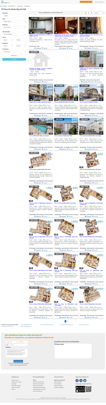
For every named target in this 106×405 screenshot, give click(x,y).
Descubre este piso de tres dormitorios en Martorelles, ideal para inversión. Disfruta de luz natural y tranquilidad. (40, 176)
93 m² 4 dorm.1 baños (41, 109)
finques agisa (60, 344)
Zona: (3, 19)
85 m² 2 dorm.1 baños (41, 244)
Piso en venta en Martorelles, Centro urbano (40, 270)
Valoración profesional (38, 385)
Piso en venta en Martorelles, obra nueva (40, 169)
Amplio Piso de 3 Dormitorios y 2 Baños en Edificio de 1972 (40, 35)
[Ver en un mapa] (88, 13)
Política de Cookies (15, 387)
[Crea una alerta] (91, 13)
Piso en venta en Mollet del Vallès (89, 102)
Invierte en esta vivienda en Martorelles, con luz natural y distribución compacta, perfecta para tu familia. (40, 243)
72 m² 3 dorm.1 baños (41, 143)
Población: (5, 24)
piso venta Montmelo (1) (26, 326)
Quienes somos (14, 380)
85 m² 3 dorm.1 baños (40, 42)
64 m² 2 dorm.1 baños (92, 109)
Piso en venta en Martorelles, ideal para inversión (66, 237)
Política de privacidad (16, 385)
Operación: (5, 13)
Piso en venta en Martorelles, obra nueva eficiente (40, 237)
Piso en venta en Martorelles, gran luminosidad (66, 304)
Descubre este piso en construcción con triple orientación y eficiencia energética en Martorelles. (40, 277)
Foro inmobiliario (57, 383)
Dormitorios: (5, 49)
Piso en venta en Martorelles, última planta (91, 236)
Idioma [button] (13, 389)
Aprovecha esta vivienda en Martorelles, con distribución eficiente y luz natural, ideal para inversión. (66, 243)
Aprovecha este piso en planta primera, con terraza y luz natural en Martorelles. (91, 309)
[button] (27, 6)
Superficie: (5, 43)
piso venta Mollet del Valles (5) (46, 324)
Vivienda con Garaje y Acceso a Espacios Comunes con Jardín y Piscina (40, 69)
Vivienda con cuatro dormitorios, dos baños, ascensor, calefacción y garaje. (91, 40)
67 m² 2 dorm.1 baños (91, 143)
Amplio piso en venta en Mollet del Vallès (40, 102)
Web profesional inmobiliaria (39, 387)
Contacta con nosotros (16, 382)
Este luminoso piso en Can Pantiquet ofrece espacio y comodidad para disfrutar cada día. (66, 141)
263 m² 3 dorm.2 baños (91, 76)
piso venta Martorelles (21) (26, 324)
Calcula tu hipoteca (58, 385)
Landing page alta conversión (39, 389)
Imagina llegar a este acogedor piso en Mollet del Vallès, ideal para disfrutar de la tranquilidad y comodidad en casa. (91, 108)
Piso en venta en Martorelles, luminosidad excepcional (91, 203)
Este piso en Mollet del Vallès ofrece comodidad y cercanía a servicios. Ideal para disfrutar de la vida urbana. (66, 108)
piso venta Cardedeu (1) (84, 324)
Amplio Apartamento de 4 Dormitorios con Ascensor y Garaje (91, 35)
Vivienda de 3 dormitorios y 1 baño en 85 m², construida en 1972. (40, 40)
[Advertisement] (66, 67)
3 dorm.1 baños (41, 76)
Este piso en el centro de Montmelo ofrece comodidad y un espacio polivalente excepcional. (91, 75)
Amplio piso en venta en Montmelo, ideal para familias (91, 69)
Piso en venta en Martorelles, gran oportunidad (91, 271)
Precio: (4, 37)
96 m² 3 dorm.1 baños (66, 109)
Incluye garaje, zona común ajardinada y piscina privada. (40, 74)
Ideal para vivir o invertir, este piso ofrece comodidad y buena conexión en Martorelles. (91, 141)
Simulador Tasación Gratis (86, 1)
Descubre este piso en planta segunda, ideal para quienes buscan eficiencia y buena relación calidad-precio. (91, 277)
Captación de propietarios (38, 383)
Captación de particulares (38, 382)
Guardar (45, 48)
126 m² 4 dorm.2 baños (92, 42)
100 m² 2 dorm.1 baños (92, 311)
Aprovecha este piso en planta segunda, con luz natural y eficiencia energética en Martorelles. (66, 276)
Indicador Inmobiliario (59, 387)
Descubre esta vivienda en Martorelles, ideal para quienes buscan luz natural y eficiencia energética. (40, 209)
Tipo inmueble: (6, 31)
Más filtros (14, 55)
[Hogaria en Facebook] (77, 380)
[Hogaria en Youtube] (85, 380)
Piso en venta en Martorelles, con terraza (90, 304)
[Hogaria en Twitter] (81, 381)
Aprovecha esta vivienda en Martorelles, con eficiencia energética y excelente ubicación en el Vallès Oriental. (66, 209)
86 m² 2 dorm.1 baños (67, 244)
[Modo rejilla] (86, 13)
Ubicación (99, 82)
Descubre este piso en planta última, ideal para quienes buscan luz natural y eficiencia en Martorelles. (66, 310)
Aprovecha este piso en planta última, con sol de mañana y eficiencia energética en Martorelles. (40, 310)
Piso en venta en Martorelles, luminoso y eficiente (40, 203)
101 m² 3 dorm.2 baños (41, 176)
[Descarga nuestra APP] (84, 389)
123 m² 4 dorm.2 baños (67, 143)
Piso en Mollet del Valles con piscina (39, 135)
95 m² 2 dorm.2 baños (66, 42)
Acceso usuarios (99, 2)
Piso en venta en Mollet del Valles (63, 135)
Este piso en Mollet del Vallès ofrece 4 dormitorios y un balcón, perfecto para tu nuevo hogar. (40, 108)
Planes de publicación (37, 391)
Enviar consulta (18, 361)
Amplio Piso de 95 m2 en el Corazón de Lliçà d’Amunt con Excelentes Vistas (66, 35)
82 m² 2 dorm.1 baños (92, 176)
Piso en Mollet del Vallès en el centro (64, 102)
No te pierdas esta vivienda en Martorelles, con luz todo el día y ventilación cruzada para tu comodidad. (91, 209)
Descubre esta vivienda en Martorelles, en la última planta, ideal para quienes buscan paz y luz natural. (91, 243)
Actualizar (14, 59)
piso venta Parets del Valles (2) (66, 324)
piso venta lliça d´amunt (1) (7, 326)
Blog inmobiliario (57, 382)
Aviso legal (13, 383)
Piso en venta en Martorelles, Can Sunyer (90, 135)
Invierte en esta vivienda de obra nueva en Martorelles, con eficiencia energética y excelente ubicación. (91, 176)
